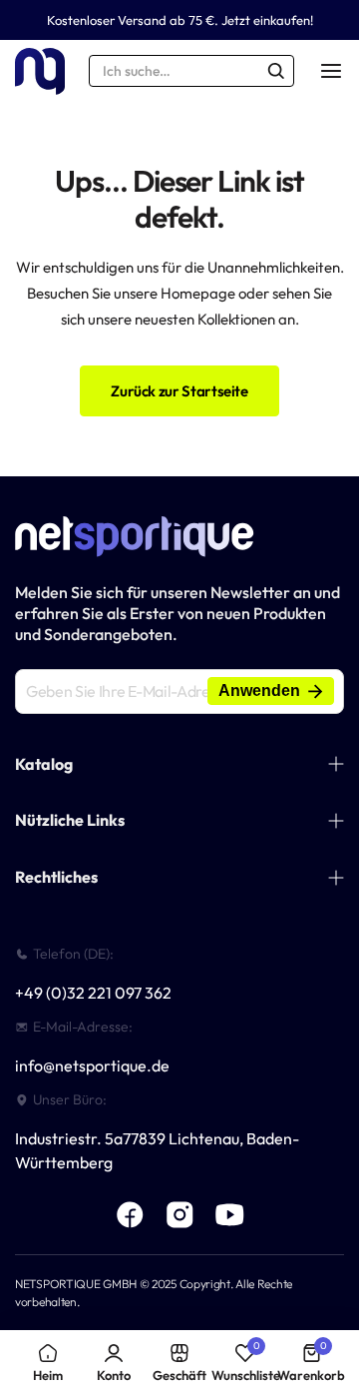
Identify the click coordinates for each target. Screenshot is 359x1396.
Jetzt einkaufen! (267, 20)
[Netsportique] (40, 71)
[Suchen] (276, 71)
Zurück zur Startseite (179, 390)
